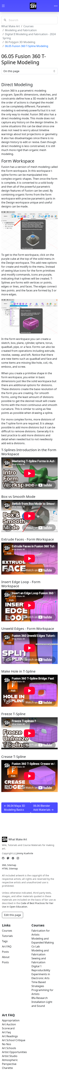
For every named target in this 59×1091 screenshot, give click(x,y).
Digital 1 (36, 966)
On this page (11, 71)
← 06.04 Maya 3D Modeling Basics (14, 807)
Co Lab (35, 946)
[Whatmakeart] (33, 6)
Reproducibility (40, 970)
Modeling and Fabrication (21, 30)
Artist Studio (9, 1056)
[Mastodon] (8, 858)
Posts (5, 952)
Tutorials (7, 936)
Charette (7, 1068)
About (6, 957)
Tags (5, 941)
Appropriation (11, 1020)
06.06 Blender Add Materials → (43, 807)
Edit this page (12, 915)
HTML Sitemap (10, 868)
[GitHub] (3, 858)
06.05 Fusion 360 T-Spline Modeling (26, 46)
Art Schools (9, 1048)
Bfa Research (39, 998)
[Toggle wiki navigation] (3, 6)
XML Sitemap (9, 865)
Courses (28, 26)
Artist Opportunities (14, 1052)
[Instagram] (18, 858)
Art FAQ (6, 946)
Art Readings (10, 1036)
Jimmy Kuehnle (25, 853)
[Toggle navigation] (55, 6)
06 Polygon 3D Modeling (20, 42)
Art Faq (6, 1032)
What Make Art (10, 26)
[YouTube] (13, 858)
